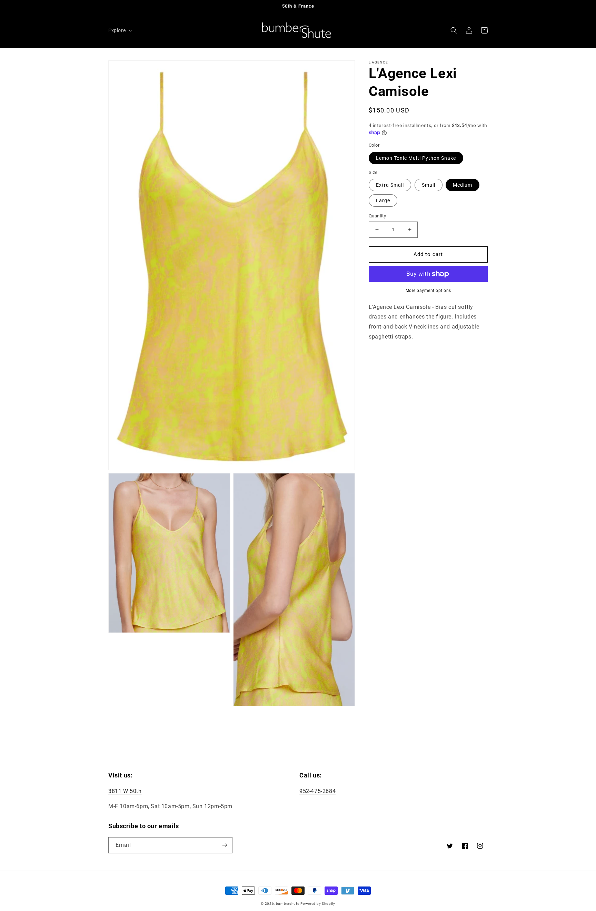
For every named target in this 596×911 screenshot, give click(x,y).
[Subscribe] (224, 845)
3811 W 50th (125, 791)
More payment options (428, 290)
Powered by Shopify (317, 903)
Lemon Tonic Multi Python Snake (416, 158)
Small (428, 185)
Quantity (377, 215)
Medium (462, 185)
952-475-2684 (317, 791)
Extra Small (390, 185)
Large (383, 200)
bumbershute (287, 903)
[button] (119, 30)
